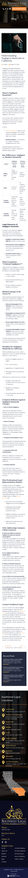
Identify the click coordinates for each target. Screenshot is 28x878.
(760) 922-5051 (6, 829)
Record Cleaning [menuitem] (20, 856)
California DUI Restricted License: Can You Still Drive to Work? (13, 668)
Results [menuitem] (4, 853)
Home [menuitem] (3, 848)
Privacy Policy (14, 871)
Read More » (6, 664)
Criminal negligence (11, 130)
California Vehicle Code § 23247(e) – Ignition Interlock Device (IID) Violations (13, 676)
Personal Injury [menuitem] (19, 853)
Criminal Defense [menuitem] (20, 848)
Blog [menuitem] (3, 859)
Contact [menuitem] (4, 862)
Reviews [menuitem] (4, 856)
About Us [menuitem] (4, 851)
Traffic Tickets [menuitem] (19, 859)
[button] (10, 8)
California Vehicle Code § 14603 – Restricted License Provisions (13, 660)
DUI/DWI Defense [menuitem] (20, 851)
